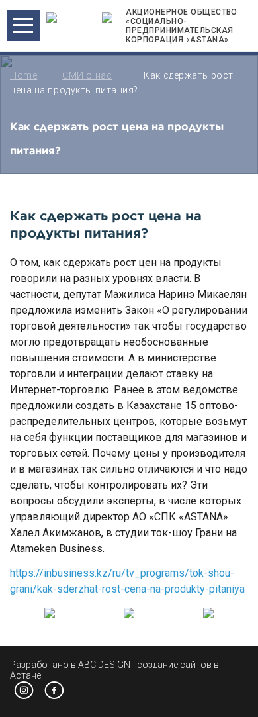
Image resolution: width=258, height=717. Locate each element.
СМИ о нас (87, 75)
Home (23, 75)
